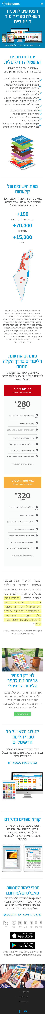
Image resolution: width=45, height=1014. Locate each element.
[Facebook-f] (19, 1011)
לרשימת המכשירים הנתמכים (23, 914)
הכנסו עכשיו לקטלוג (25, 762)
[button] (42, 4)
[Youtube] (25, 1011)
